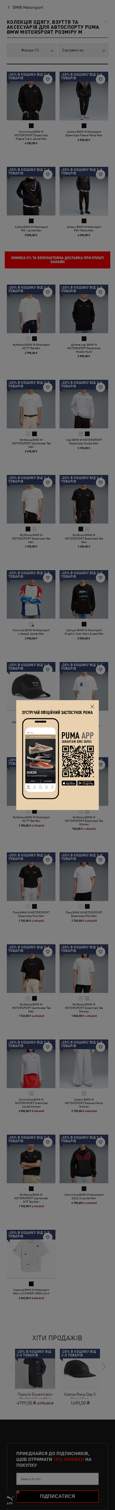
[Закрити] (92, 706)
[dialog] (57, 755)
